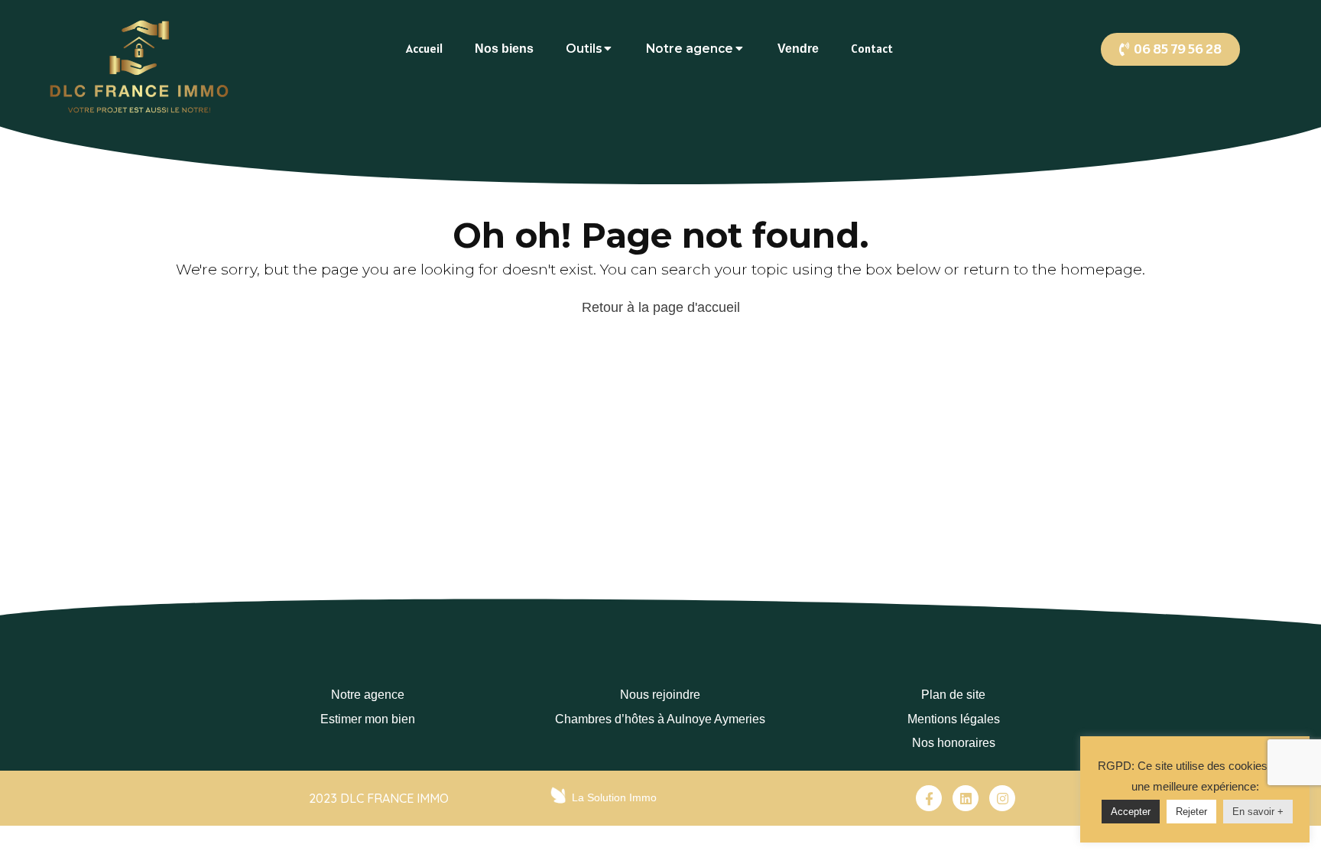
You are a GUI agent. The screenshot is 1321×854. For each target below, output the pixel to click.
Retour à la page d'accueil (661, 307)
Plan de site (953, 694)
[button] (1170, 49)
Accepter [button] (1131, 811)
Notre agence (367, 694)
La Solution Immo (614, 797)
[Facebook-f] (929, 798)
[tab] (424, 48)
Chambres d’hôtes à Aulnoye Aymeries (660, 719)
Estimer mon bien (367, 719)
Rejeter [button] (1191, 811)
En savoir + (1258, 811)
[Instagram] (1002, 798)
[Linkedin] (966, 798)
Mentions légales (953, 719)
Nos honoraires (953, 742)
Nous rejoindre (660, 694)
